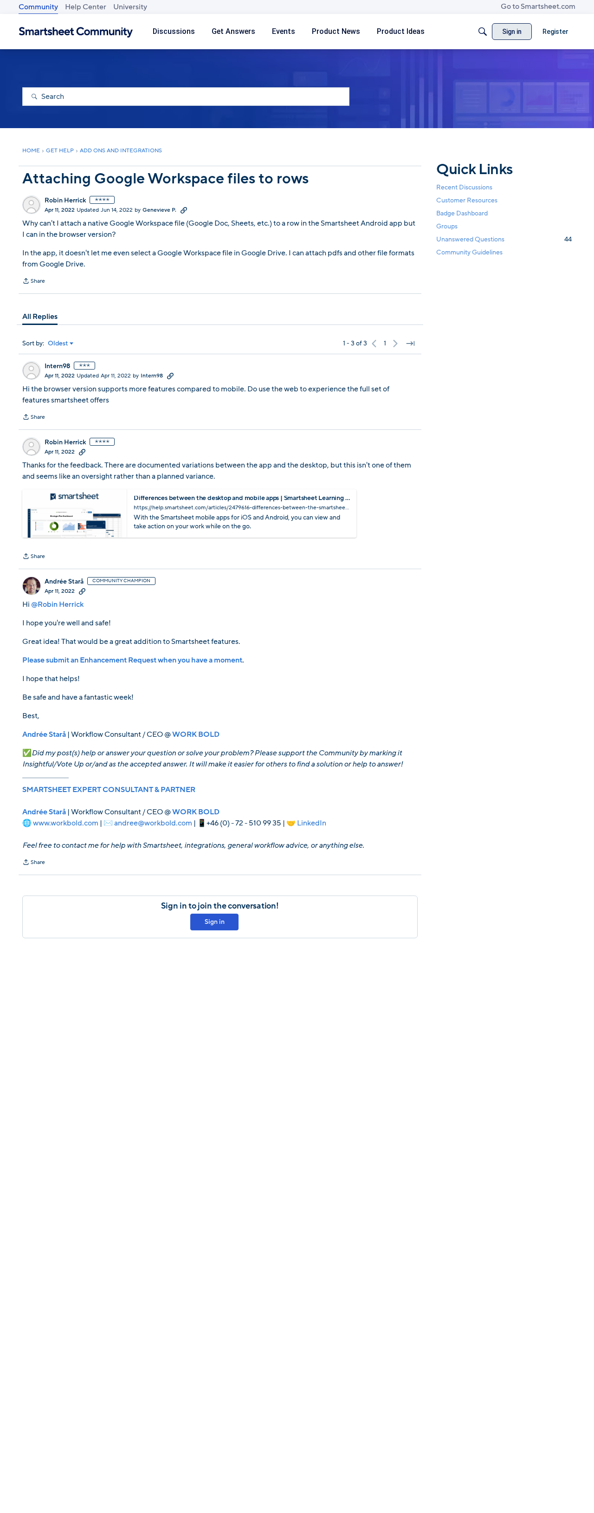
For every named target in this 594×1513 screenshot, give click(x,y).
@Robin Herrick (57, 604)
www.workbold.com (65, 823)
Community (38, 7)
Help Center (85, 7)
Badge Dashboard (462, 213)
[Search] (482, 31)
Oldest (58, 343)
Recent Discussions (464, 187)
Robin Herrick (65, 200)
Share (33, 281)
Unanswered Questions (504, 239)
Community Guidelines (469, 252)
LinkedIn (311, 823)
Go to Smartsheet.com (538, 6)
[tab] (40, 317)
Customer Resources (466, 200)
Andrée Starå (64, 582)
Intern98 (57, 366)
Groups (447, 226)
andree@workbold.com (153, 823)
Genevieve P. (159, 210)
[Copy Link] (183, 210)
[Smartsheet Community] (76, 32)
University (130, 7)
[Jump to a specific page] (410, 343)
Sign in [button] (215, 921)
